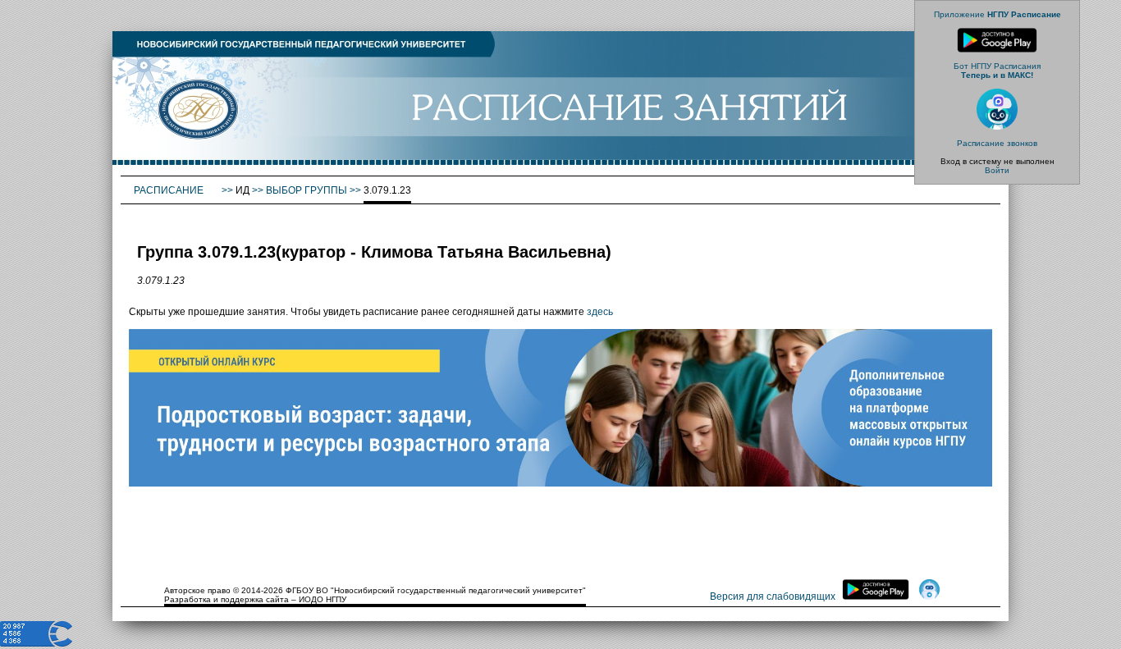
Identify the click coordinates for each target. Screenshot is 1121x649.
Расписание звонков (997, 143)
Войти (997, 170)
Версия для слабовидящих (772, 596)
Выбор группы (306, 190)
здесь (600, 312)
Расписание (170, 190)
